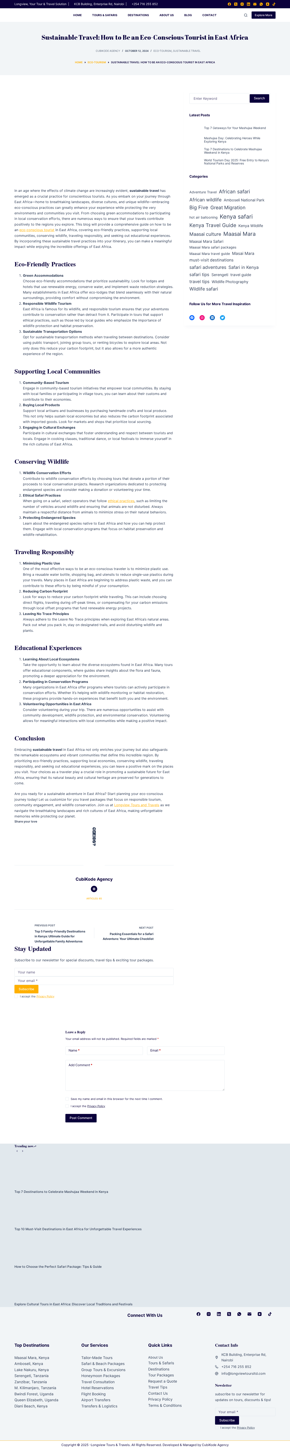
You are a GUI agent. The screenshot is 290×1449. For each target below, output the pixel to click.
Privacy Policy (45, 996)
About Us (166, 15)
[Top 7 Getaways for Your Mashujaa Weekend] (195, 131)
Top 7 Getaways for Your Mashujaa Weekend (235, 128)
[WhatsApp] (261, 4)
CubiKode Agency (215, 1445)
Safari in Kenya (243, 267)
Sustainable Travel (187, 50)
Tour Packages (161, 1375)
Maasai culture (205, 234)
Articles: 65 (94, 898)
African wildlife (205, 199)
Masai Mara (243, 253)
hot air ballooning (203, 217)
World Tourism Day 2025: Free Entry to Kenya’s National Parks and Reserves (236, 161)
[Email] (254, 4)
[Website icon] (94, 889)
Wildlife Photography (230, 281)
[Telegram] (94, 844)
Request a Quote (162, 1381)
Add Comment (80, 1065)
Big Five (198, 207)
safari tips (199, 274)
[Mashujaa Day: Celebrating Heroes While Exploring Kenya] (195, 142)
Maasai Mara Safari (206, 241)
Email (155, 1050)
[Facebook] (229, 4)
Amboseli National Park (244, 200)
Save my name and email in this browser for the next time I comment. (117, 1099)
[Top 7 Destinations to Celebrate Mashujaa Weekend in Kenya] (195, 152)
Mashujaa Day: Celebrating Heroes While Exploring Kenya (232, 139)
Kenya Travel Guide (212, 225)
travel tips (199, 281)
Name (74, 1050)
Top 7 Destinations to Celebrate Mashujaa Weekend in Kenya (233, 150)
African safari (234, 191)
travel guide (240, 274)
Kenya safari (236, 216)
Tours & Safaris (104, 15)
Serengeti (219, 274)
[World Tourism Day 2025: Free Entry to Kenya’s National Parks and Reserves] (195, 163)
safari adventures (207, 267)
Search (259, 98)
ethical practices (121, 501)
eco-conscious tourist (36, 230)
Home (77, 15)
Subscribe (26, 989)
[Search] (245, 15)
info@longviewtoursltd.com (243, 1373)
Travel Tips (157, 1387)
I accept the (37, 996)
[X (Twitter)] (235, 4)
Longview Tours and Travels (136, 805)
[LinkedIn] (248, 4)
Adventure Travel (203, 192)
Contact (209, 15)
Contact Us (158, 1393)
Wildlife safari (203, 289)
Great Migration (227, 207)
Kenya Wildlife (250, 225)
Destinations (138, 15)
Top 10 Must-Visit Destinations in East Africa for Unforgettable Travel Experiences (78, 1229)
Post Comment (81, 1118)
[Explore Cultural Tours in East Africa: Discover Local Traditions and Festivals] (144, 1285)
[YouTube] (267, 4)
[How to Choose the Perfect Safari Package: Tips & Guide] (144, 1248)
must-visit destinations (211, 260)
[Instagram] (242, 4)
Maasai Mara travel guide (209, 253)
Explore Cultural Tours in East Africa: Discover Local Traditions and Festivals (73, 1304)
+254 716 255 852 (145, 4)
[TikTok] (274, 4)
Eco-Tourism (162, 50)
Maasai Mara (239, 233)
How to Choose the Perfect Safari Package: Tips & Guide (58, 1267)
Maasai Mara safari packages (212, 247)
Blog (188, 15)
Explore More (263, 15)
